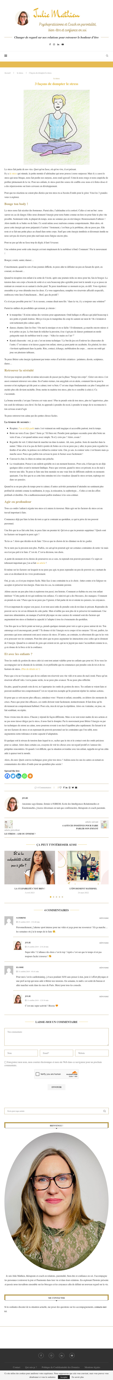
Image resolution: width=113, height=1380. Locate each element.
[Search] (107, 55)
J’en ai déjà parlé (26, 428)
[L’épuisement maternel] (83, 867)
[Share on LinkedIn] (66, 787)
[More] (30, 776)
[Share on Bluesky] (73, 787)
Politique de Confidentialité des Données (61, 1367)
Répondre (104, 918)
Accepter (64, 1377)
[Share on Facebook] (63, 787)
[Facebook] (50, 44)
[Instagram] (54, 44)
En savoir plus (78, 1377)
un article (41, 562)
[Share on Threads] (70, 787)
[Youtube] (63, 44)
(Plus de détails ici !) (30, 668)
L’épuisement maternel (83, 888)
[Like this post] (60, 787)
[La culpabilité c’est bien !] (29, 867)
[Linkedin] (58, 44)
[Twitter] (13, 776)
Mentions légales (92, 1367)
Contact (16, 1367)
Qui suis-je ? (31, 1367)
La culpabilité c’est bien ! (30, 888)
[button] (8, 874)
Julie (25, 798)
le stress (20, 72)
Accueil (7, 72)
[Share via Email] (76, 787)
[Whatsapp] (24, 776)
